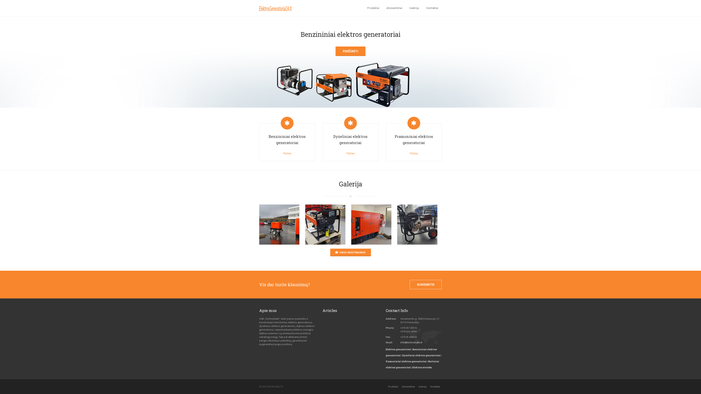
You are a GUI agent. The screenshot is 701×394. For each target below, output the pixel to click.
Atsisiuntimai (408, 386)
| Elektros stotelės (421, 367)
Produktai (393, 386)
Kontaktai (435, 386)
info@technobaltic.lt (411, 342)
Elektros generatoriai (398, 349)
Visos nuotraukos (352, 252)
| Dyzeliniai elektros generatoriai (420, 355)
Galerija (423, 386)
